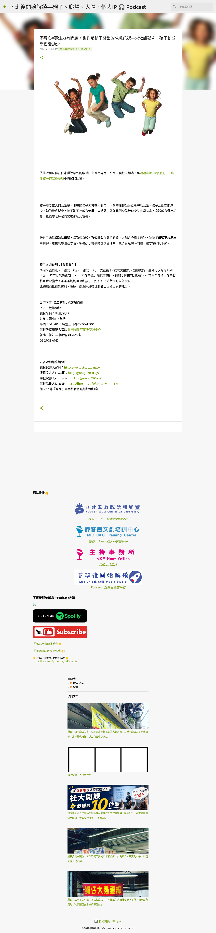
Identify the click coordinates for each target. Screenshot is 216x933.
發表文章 (78, 682)
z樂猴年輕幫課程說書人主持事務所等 (74, 49)
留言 (75, 686)
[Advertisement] (108, 461)
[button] (42, 57)
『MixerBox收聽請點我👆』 (50, 650)
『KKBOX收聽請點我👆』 (48, 643)
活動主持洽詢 (108, 564)
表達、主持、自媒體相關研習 (108, 519)
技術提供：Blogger (110, 921)
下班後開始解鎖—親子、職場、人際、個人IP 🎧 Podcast (77, 7)
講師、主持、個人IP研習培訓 (108, 541)
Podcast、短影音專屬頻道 (108, 587)
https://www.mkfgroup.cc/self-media (55, 661)
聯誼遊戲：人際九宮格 (79, 775)
